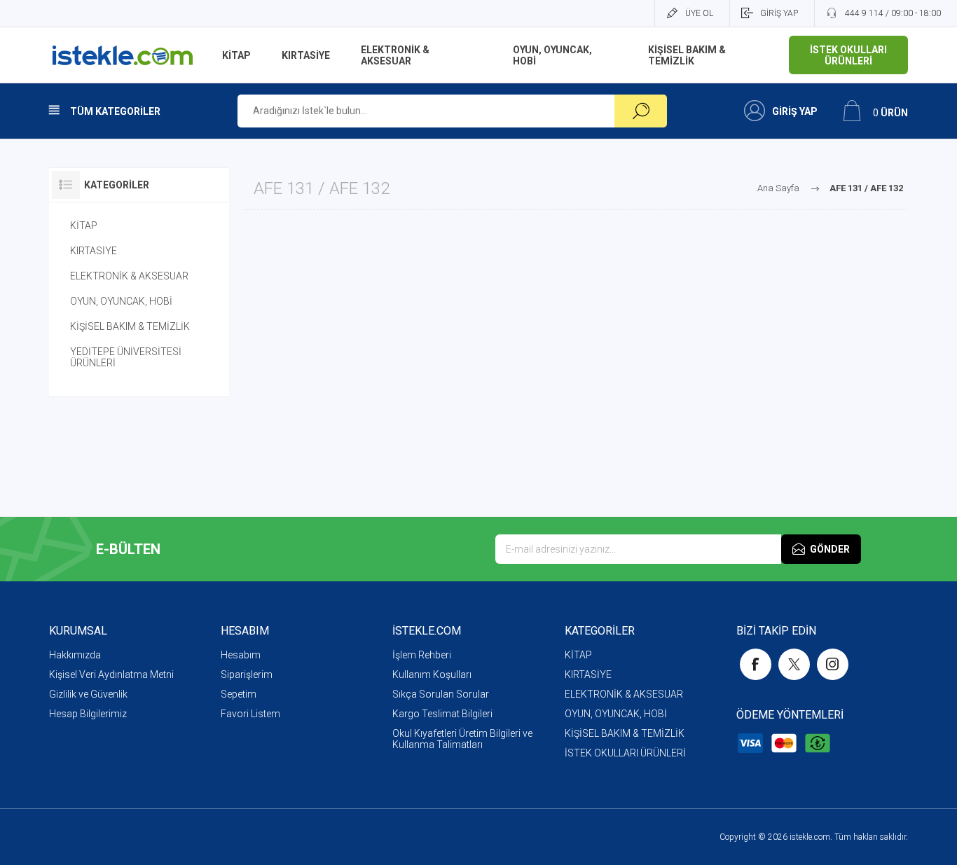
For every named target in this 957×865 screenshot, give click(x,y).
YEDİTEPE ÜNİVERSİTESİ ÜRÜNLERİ (125, 357)
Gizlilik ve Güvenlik (88, 694)
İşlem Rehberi (421, 654)
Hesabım (241, 654)
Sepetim (238, 694)
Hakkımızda (75, 654)
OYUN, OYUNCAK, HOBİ (121, 301)
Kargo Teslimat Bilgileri (442, 713)
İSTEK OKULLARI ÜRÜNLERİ (625, 753)
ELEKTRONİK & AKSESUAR (129, 276)
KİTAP (83, 225)
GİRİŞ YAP (779, 13)
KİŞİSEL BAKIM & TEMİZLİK (130, 326)
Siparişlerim (247, 674)
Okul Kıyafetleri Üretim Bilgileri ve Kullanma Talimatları (462, 739)
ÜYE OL (699, 13)
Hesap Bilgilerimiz (88, 713)
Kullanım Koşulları (431, 674)
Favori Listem (250, 713)
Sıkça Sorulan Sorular (440, 694)
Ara (640, 111)
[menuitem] (135, 655)
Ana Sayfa (778, 188)
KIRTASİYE (93, 250)
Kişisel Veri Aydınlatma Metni (111, 674)
